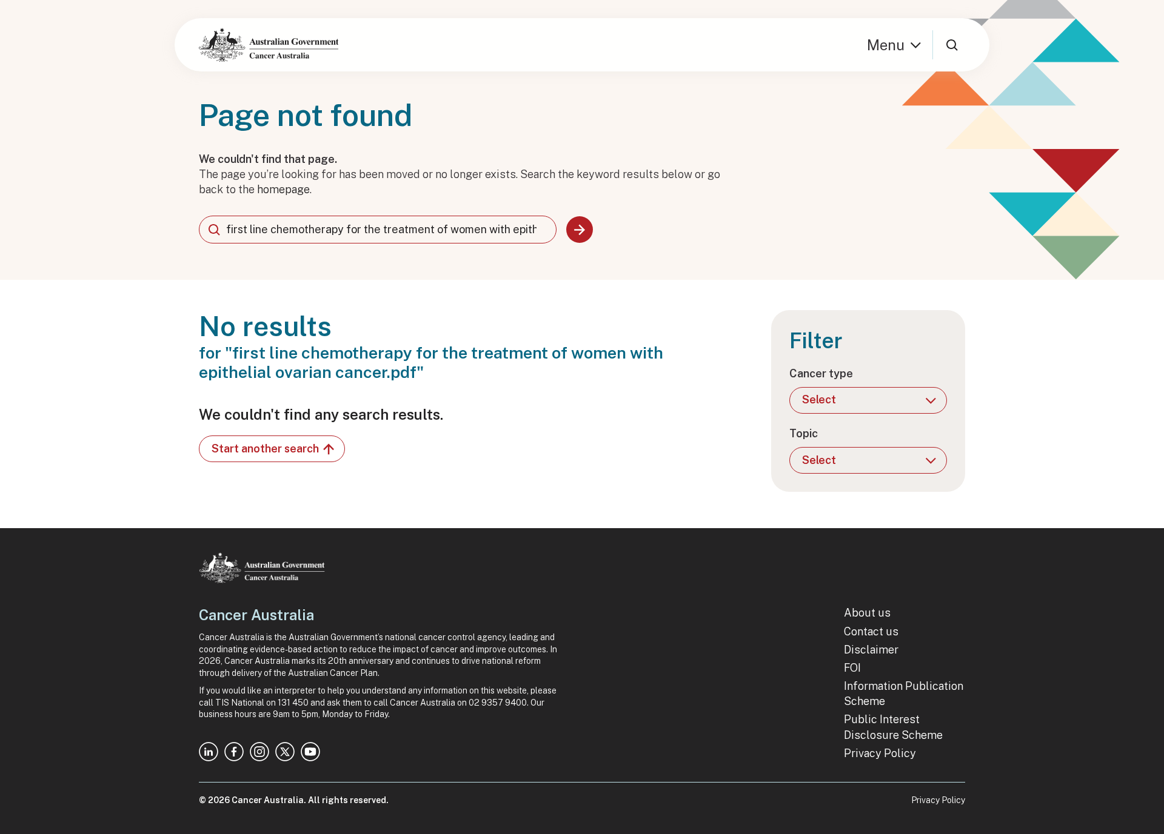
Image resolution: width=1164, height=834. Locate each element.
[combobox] (377, 229)
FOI (852, 667)
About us (867, 612)
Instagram (259, 751)
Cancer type (821, 373)
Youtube (310, 751)
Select (819, 399)
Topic (803, 433)
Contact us (871, 631)
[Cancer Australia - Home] (268, 45)
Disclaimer (871, 649)
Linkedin (208, 751)
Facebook (234, 751)
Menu (886, 44)
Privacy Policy (880, 753)
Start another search (265, 448)
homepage (283, 189)
